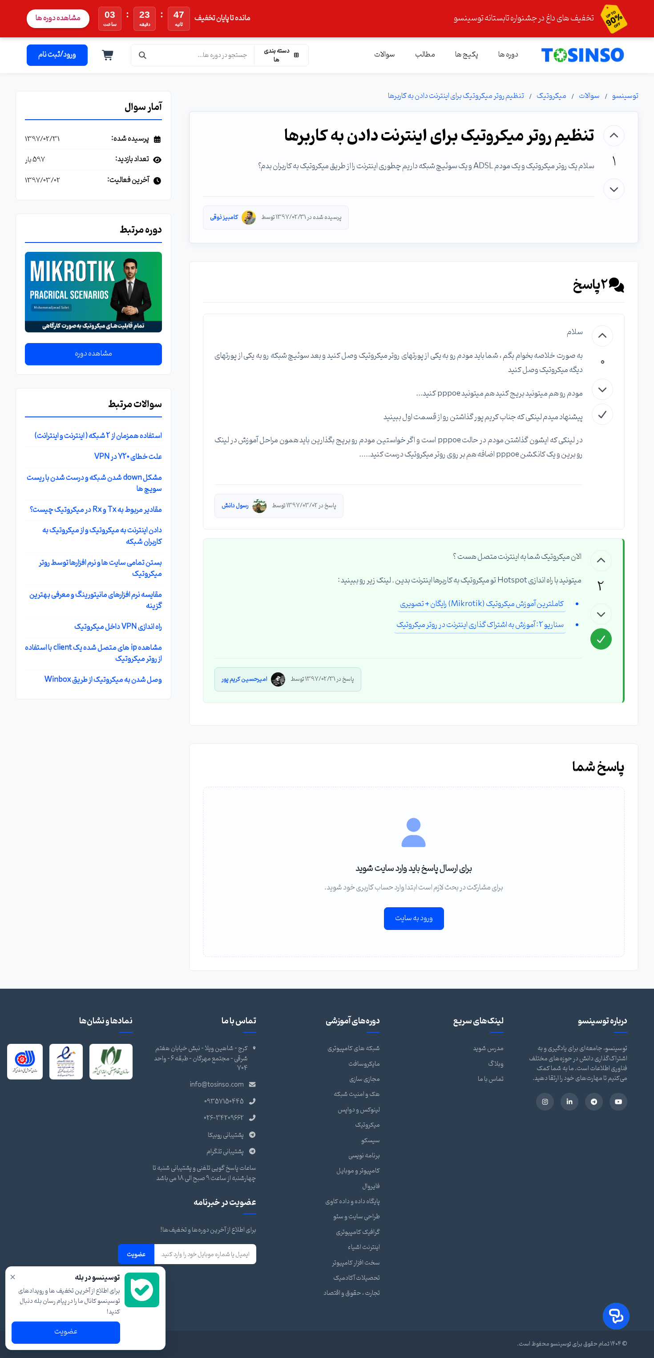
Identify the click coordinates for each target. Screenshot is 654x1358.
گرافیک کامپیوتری (358, 1232)
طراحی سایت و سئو (356, 1216)
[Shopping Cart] (108, 55)
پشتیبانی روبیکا (226, 1135)
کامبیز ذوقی (224, 217)
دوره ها (508, 54)
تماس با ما (491, 1079)
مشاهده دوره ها (58, 18)
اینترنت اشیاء (364, 1247)
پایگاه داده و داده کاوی (352, 1201)
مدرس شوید (488, 1048)
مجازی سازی (364, 1079)
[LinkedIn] (569, 1102)
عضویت (136, 1254)
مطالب (425, 54)
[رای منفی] (614, 189)
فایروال (371, 1186)
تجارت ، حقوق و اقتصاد (351, 1293)
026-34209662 (224, 1118)
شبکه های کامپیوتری (353, 1048)
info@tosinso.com (217, 1085)
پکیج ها (466, 54)
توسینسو (625, 96)
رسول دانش (235, 505)
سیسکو (370, 1140)
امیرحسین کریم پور (244, 679)
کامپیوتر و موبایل (358, 1171)
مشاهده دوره (93, 354)
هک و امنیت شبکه (357, 1094)
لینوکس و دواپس (359, 1110)
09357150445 (224, 1102)
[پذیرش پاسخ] (602, 414)
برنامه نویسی (364, 1155)
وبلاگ (496, 1064)
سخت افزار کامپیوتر (356, 1263)
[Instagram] (545, 1102)
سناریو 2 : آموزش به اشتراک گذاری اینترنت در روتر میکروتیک (480, 624)
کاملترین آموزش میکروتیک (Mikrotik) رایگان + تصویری (482, 604)
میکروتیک (551, 96)
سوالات (384, 54)
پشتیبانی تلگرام (225, 1151)
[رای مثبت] (614, 135)
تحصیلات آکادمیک (356, 1278)
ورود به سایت (414, 918)
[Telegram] (594, 1102)
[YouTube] (618, 1102)
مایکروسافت (364, 1064)
